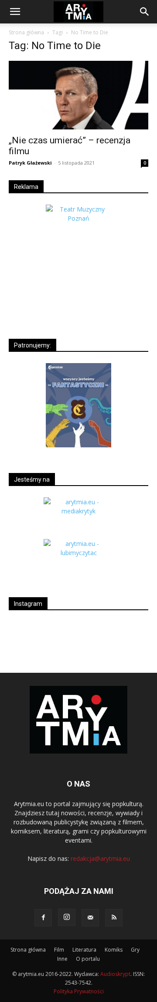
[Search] (145, 11)
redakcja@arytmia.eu (100, 858)
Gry (135, 949)
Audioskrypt (115, 974)
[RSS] (114, 917)
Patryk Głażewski (30, 162)
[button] (15, 11)
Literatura (84, 949)
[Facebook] (43, 917)
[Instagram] (66, 917)
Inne (62, 958)
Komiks (114, 949)
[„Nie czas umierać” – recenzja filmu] (78, 95)
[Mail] (90, 917)
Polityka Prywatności (79, 991)
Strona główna (26, 32)
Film (59, 949)
